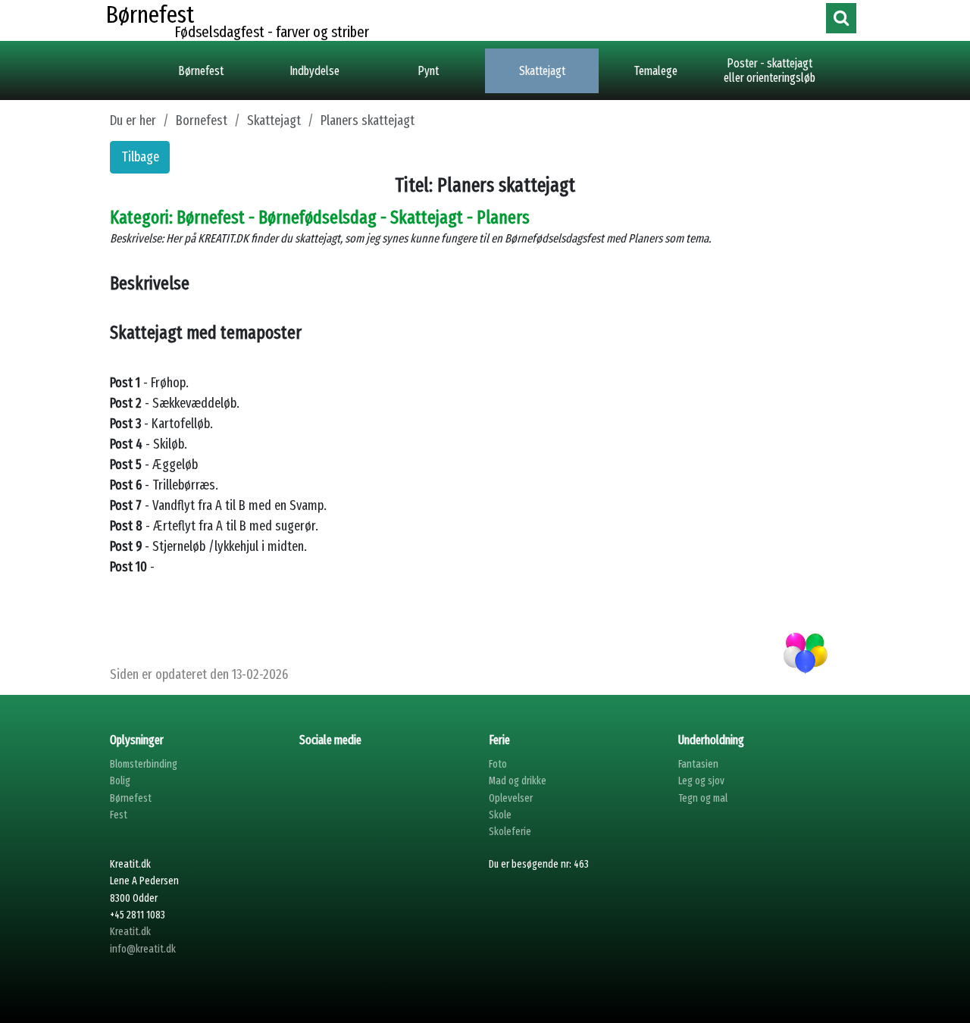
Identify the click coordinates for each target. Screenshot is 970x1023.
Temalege (655, 71)
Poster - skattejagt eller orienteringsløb (769, 70)
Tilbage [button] (140, 157)
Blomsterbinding (143, 764)
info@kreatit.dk (143, 949)
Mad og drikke (517, 780)
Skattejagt (542, 71)
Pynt (428, 71)
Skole (500, 815)
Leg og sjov (701, 780)
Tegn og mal (703, 798)
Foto (498, 764)
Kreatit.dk (130, 931)
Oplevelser (511, 798)
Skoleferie (510, 831)
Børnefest (201, 71)
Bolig (120, 780)
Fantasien (698, 764)
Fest (118, 815)
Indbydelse (314, 71)
